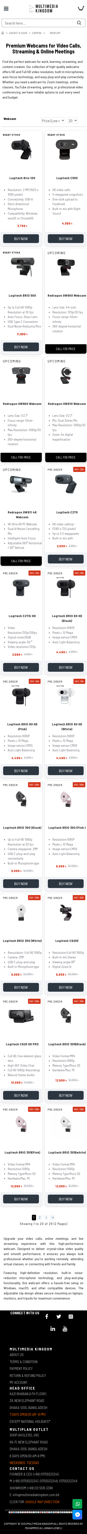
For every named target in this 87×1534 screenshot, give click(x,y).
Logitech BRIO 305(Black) (67, 1044)
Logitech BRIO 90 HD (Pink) (22, 726)
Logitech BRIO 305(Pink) (22, 1152)
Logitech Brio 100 (22, 178)
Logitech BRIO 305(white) (67, 1152)
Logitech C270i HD (22, 616)
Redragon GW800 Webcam (22, 404)
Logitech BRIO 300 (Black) (22, 827)
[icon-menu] (46, 1316)
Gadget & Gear (18, 32)
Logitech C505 (67, 178)
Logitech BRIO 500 (22, 295)
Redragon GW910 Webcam (67, 404)
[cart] (81, 8)
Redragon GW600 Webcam (67, 295)
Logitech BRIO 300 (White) (22, 941)
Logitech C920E (67, 941)
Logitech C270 (67, 512)
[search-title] (79, 23)
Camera (36, 32)
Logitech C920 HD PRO (22, 1044)
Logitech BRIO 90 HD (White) (67, 726)
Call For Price (66, 349)
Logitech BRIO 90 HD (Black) (67, 618)
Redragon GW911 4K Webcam (22, 514)
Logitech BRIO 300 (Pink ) (67, 827)
